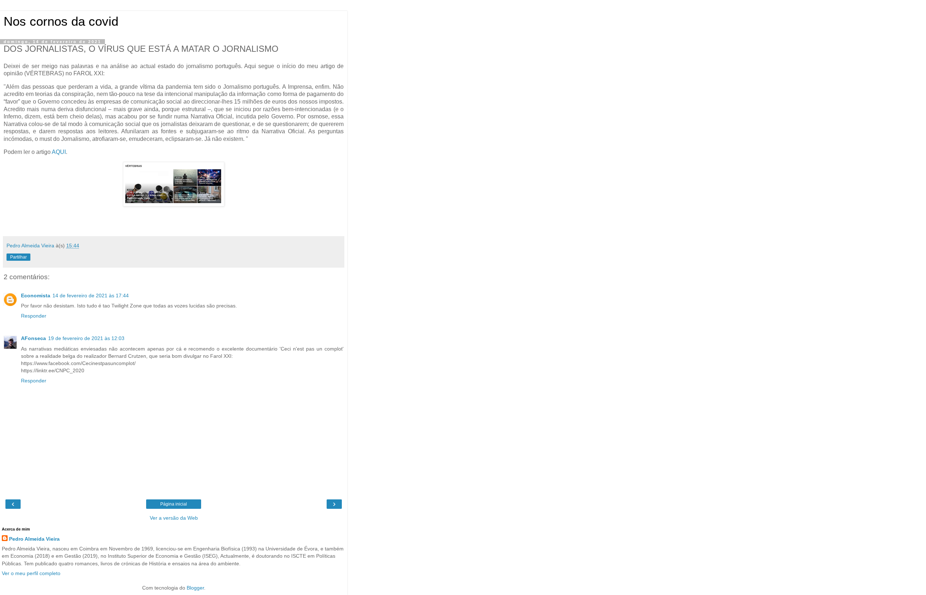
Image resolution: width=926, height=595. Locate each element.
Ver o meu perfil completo (31, 573)
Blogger (195, 588)
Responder (33, 316)
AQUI (59, 152)
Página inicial (173, 504)
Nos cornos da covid (61, 21)
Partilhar (18, 257)
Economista (35, 295)
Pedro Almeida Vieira (34, 539)
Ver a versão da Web (174, 518)
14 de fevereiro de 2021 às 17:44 (90, 295)
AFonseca (33, 338)
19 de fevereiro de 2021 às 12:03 (86, 338)
